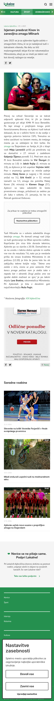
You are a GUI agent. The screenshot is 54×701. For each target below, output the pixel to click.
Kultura (14, 12)
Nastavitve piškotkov (27, 220)
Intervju (7, 616)
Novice (7, 597)
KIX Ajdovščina (33, 298)
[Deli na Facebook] (6, 63)
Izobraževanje (42, 12)
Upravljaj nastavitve (27, 694)
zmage (7, 146)
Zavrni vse (27, 686)
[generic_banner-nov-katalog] (27, 335)
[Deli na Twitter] (10, 63)
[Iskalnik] (44, 4)
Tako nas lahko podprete (25, 576)
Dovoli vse (27, 674)
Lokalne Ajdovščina (10, 26)
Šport (27, 12)
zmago (16, 236)
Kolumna (7, 621)
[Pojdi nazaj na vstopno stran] (9, 4)
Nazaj (46, 364)
